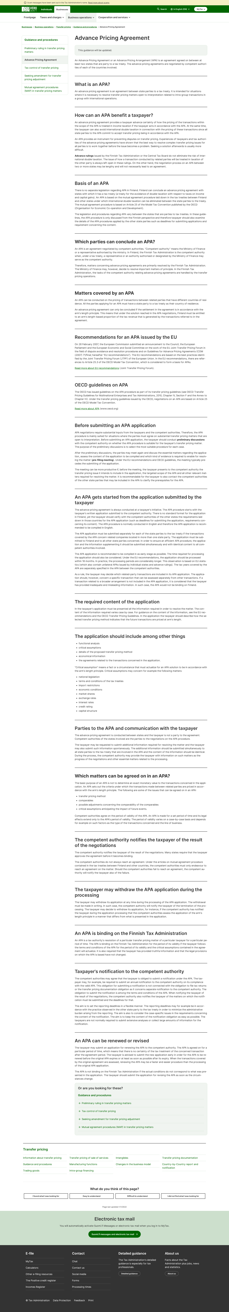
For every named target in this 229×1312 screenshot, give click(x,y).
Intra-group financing (81, 1170)
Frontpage (29, 17)
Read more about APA (87, 408)
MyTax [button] (200, 9)
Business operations (44, 27)
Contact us (78, 1267)
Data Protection (62, 1300)
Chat (75, 1261)
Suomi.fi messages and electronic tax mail (113, 1234)
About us (172, 1273)
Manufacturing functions (83, 1164)
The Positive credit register (41, 1280)
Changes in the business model (133, 1164)
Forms (75, 1280)
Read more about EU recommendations (97, 368)
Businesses (62, 9)
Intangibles (122, 1157)
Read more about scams (98, 2)
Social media (79, 1274)
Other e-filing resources (39, 1274)
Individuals (46, 9)
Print (91, 1300)
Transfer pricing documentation (180, 1157)
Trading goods (31, 1170)
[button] (52, 17)
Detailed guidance (129, 1273)
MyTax (29, 1261)
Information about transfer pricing (42, 1157)
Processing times (81, 1286)
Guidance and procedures (85, 27)
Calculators (32, 1267)
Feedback (79, 1300)
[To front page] (29, 9)
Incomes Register (35, 1286)
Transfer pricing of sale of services (88, 1157)
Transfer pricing (63, 27)
